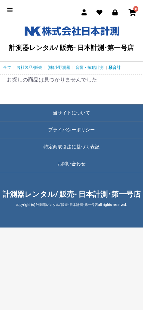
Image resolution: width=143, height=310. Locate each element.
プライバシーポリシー (71, 129)
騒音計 (115, 67)
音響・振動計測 (89, 67)
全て (7, 67)
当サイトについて (71, 112)
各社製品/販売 (29, 67)
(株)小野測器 (59, 67)
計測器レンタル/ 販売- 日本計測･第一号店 (71, 47)
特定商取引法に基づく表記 (71, 146)
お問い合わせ (71, 163)
